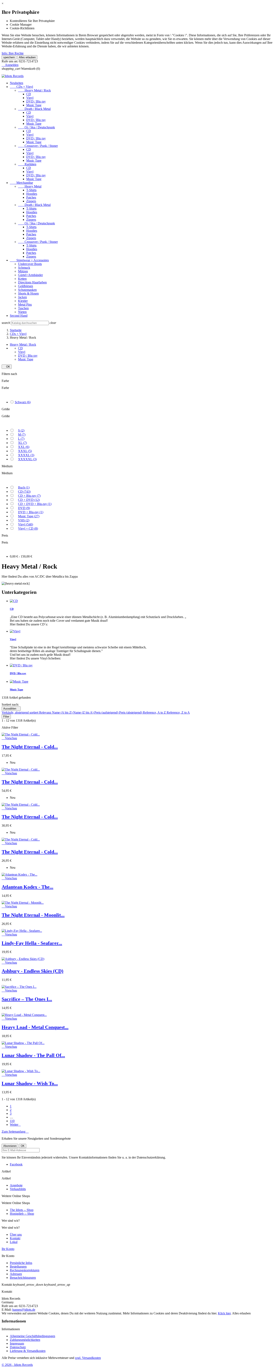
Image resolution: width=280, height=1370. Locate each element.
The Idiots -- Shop (21, 1210)
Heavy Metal (29, 186)
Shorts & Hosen (28, 293)
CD (28, 94)
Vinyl (29, 97)
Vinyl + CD (28, 528)
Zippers (31, 201)
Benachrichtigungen (23, 1277)
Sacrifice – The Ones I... (27, 999)
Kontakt (15, 1238)
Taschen (23, 308)
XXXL (25, 451)
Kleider (23, 301)
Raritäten (27, 164)
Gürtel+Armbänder (30, 275)
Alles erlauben (27, 57)
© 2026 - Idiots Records (17, 1365)
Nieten (22, 312)
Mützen (23, 271)
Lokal (13, 1242)
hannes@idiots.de (23, 1309)
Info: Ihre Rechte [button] (13, 53)
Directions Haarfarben (32, 282)
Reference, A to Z (155, 712)
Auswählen (11, 708)
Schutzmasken (27, 289)
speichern (9, 57)
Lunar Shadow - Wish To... (30, 1083)
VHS (23, 520)
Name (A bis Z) (62, 712)
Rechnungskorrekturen (24, 1270)
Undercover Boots (30, 264)
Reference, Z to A (178, 712)
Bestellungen (18, 1266)
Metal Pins (25, 304)
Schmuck (24, 267)
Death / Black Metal (34, 109)
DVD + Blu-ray (30, 512)
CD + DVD (29, 500)
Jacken (22, 297)
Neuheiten (16, 83)
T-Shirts (31, 190)
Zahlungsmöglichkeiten (25, 1339)
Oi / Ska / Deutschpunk (36, 127)
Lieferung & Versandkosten (28, 1351)
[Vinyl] (15, 631)
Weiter (15, 1124)
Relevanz (45, 712)
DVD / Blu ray (36, 101)
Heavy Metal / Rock (34, 90)
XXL (23, 447)
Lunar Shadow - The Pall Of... (33, 1055)
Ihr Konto (8, 1249)
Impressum (17, 1343)
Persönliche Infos (21, 1263)
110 (12, 1121)
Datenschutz (18, 1347)
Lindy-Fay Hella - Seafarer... (32, 943)
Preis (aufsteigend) (106, 712)
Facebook (16, 1164)
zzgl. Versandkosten (88, 1358)
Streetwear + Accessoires (29, 260)
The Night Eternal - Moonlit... (33, 915)
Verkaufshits (18, 1189)
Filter (6, 716)
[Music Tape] (19, 681)
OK (6, 366)
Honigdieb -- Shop (22, 1213)
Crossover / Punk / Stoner (38, 145)
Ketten (22, 278)
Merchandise (21, 182)
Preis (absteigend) (131, 712)
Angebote (16, 1185)
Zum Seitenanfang (15, 1131)
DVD (24, 508)
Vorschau (9, 738)
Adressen (16, 1274)
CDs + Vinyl (21, 86)
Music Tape (33, 105)
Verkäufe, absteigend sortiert (20, 712)
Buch (24, 487)
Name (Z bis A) (83, 712)
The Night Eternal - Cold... (30, 747)
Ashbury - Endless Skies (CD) (32, 971)
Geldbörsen (25, 286)
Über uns (16, 1234)
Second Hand (18, 315)
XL (22, 442)
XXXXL (26, 455)
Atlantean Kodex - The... (27, 887)
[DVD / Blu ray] (21, 665)
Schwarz (23, 402)
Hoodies (31, 193)
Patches (31, 197)
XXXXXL (27, 459)
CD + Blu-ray (29, 495)
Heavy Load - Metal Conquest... (35, 1027)
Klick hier (224, 1313)
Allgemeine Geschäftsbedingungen (32, 1336)
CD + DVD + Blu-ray (34, 504)
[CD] (14, 601)
